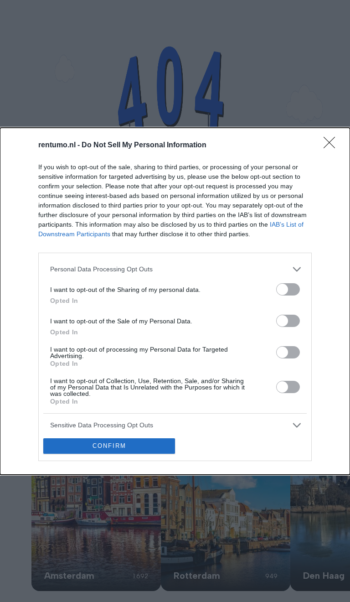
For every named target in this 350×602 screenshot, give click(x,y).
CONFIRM (109, 445)
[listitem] (175, 269)
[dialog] (175, 301)
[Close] (332, 145)
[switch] (288, 289)
